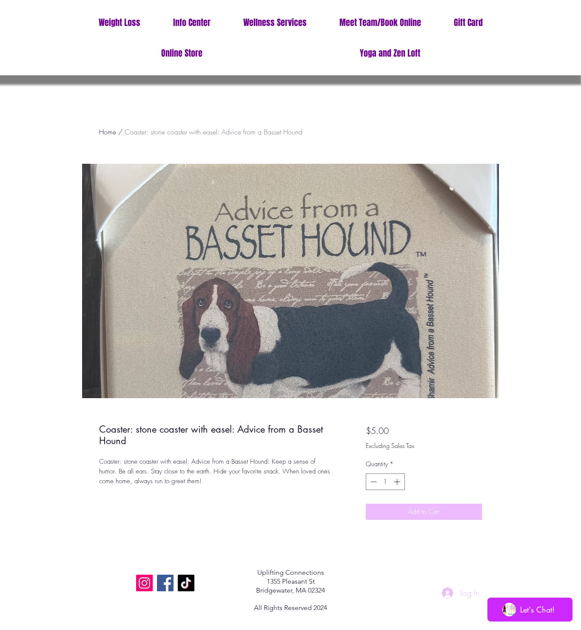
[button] (192, 23)
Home (107, 132)
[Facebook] (165, 583)
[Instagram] (144, 583)
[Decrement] (373, 482)
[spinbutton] (385, 482)
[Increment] (398, 482)
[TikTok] (186, 583)
